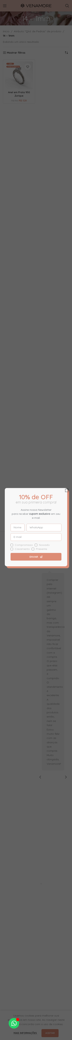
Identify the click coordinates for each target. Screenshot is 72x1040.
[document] (36, 520)
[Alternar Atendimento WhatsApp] (14, 1023)
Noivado (44, 545)
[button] (66, 490)
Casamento (22, 549)
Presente (41, 549)
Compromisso (24, 545)
